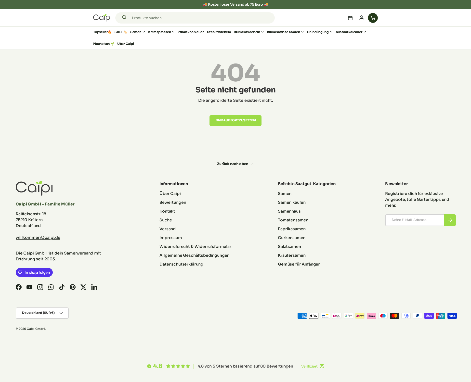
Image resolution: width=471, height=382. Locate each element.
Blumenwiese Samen (283, 32)
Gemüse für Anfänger (299, 264)
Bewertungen (172, 202)
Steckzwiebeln (219, 32)
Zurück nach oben (233, 164)
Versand (167, 228)
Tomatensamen (293, 220)
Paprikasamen (292, 228)
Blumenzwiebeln (247, 32)
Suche (165, 220)
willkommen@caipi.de (38, 237)
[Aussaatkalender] (350, 18)
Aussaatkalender (349, 32)
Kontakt (167, 211)
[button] (373, 18)
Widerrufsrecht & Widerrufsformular (195, 246)
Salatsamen (289, 246)
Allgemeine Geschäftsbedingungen (194, 255)
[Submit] (125, 18)
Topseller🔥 (102, 32)
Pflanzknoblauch (191, 32)
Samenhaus (289, 211)
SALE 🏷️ (121, 32)
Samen (135, 32)
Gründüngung (318, 32)
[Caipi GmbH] (102, 18)
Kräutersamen (292, 255)
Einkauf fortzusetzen (235, 120)
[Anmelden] (361, 18)
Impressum (170, 237)
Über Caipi (125, 44)
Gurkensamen (291, 237)
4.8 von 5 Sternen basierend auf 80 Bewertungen (245, 366)
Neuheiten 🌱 (103, 44)
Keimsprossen (159, 32)
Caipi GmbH (36, 329)
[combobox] (195, 18)
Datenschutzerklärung (181, 264)
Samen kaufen (292, 202)
